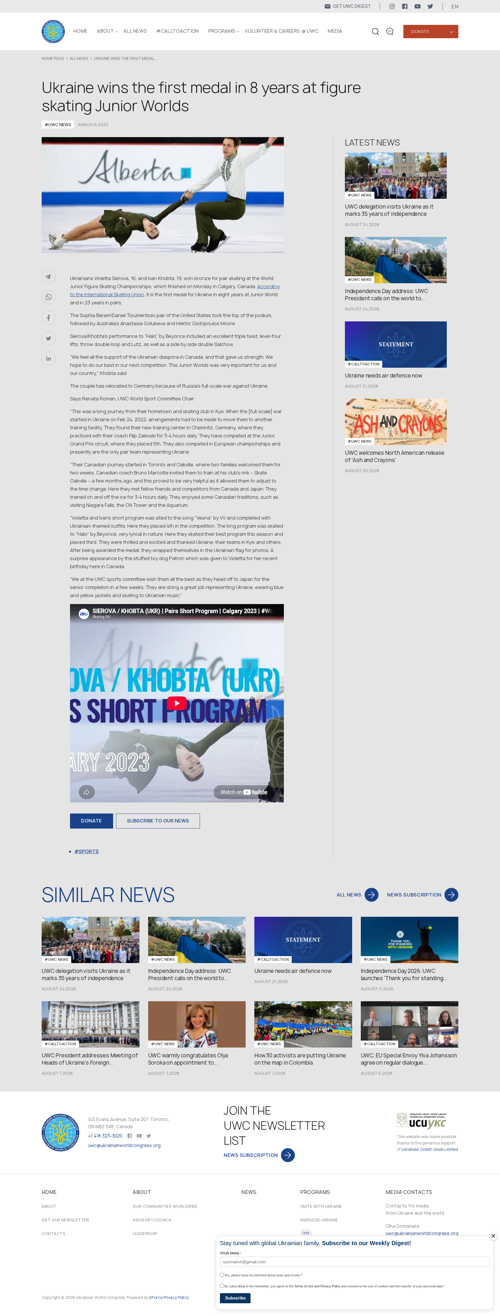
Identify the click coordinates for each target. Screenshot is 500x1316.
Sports (89, 851)
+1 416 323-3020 (105, 1136)
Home (80, 31)
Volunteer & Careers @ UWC (281, 31)
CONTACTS (53, 1233)
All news (135, 31)
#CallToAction (177, 31)
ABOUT (105, 31)
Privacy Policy (176, 1297)
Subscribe (235, 1297)
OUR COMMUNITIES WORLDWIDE (165, 1206)
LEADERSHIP (145, 1233)
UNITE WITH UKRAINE (321, 1206)
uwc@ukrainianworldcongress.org (124, 1145)
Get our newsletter (65, 1220)
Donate (420, 31)
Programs (222, 31)
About (49, 1206)
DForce (156, 1297)
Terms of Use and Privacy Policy (317, 1286)
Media (335, 31)
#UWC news (58, 124)
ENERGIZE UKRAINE (319, 1220)
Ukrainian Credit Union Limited (429, 1149)
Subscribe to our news (158, 821)
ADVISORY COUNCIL (152, 1220)
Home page (53, 58)
